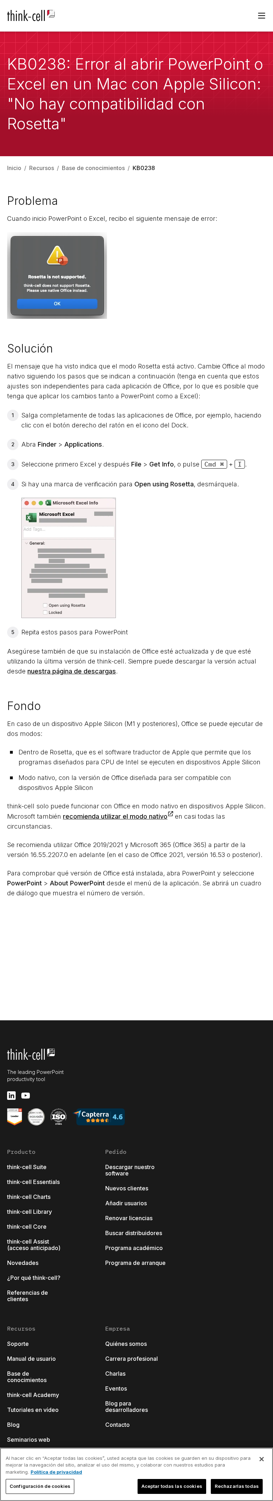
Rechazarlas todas (237, 1486)
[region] (136, 1474)
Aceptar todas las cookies (171, 1486)
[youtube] (25, 1095)
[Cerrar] (261, 1459)
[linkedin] (11, 1095)
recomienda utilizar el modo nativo (115, 816)
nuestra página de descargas (71, 671)
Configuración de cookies (40, 1486)
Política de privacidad (56, 1472)
